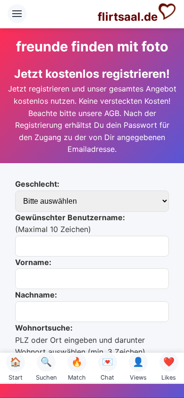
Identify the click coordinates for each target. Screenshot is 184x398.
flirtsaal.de (128, 17)
